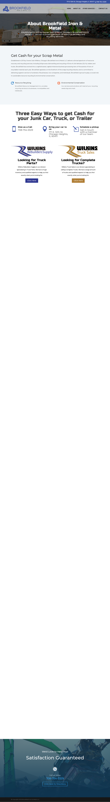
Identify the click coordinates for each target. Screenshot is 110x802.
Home (69, 8)
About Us (76, 8)
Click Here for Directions (55, 784)
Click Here (31, 181)
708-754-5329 (55, 778)
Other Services (89, 8)
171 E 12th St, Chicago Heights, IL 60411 (81, 2)
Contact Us (103, 8)
